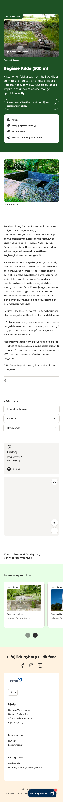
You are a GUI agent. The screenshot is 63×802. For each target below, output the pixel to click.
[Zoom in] (54, 522)
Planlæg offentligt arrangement (25, 767)
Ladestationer (15, 745)
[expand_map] (54, 482)
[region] (31, 506)
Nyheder (12, 740)
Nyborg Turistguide (18, 714)
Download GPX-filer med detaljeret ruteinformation (28, 104)
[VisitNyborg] (15, 680)
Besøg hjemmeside (22, 125)
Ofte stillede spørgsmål (20, 718)
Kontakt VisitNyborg (19, 710)
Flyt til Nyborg (15, 722)
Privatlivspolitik (14, 793)
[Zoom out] (54, 530)
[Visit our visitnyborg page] (22, 665)
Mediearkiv (14, 763)
